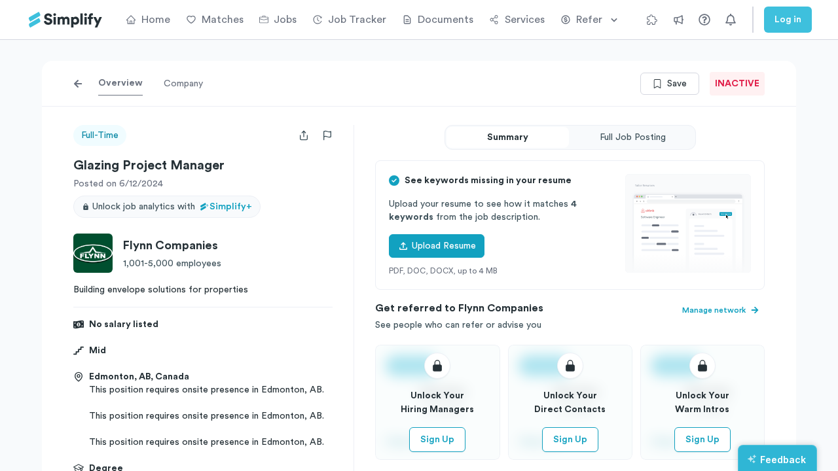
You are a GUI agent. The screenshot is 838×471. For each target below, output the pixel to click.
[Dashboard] (65, 20)
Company (183, 83)
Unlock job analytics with (172, 206)
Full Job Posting (633, 137)
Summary (507, 137)
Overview (120, 83)
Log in (787, 19)
